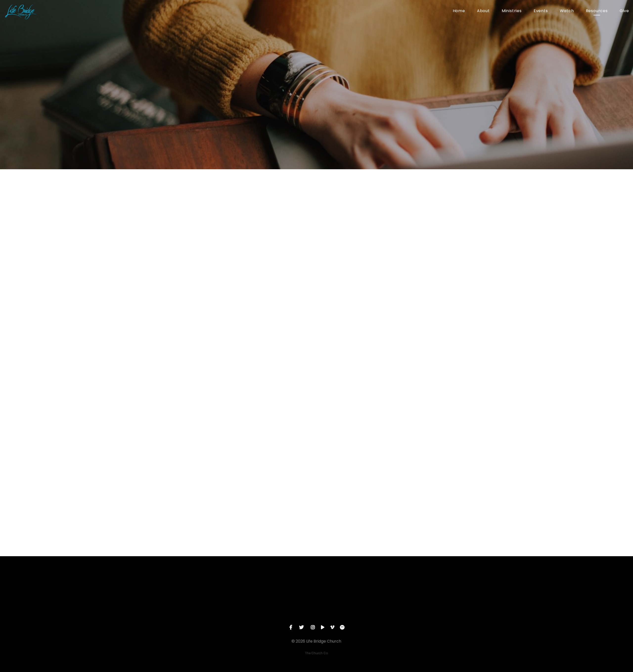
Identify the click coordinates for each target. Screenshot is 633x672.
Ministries (512, 11)
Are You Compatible (261, 277)
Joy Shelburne (253, 495)
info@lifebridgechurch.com (210, 611)
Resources (597, 11)
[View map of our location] (351, 583)
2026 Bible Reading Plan (265, 217)
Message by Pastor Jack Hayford (277, 322)
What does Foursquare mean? (274, 442)
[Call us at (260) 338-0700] (281, 583)
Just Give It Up (253, 292)
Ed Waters (248, 480)
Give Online (422, 611)
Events (541, 11)
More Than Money (258, 269)
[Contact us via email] (210, 583)
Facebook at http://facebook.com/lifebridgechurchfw (303, 532)
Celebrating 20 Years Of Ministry (276, 367)
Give (624, 11)
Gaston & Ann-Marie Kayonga (273, 472)
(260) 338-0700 (281, 611)
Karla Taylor (250, 487)
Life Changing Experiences (268, 284)
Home (459, 11)
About (483, 11)
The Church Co (316, 653)
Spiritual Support (256, 224)
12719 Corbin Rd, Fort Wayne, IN (352, 611)
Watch (567, 11)
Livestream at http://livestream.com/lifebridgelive (298, 525)
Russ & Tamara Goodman (268, 412)
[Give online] (422, 583)
